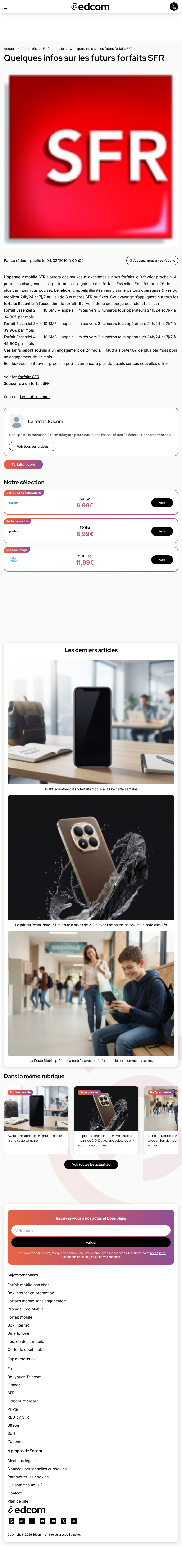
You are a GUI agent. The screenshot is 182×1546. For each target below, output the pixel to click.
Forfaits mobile (23, 464)
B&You (13, 1425)
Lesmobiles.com (35, 396)
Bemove (74, 1534)
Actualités (29, 49)
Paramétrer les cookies (28, 1476)
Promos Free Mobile (26, 1309)
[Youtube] (42, 1521)
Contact (15, 1493)
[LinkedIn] (22, 1521)
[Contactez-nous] (174, 6)
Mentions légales (22, 1460)
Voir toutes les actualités (91, 1164)
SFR (41, 277)
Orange (14, 1384)
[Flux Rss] (74, 1521)
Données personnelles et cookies (37, 1468)
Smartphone (18, 1333)
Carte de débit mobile (27, 1349)
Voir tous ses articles (33, 446)
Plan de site (18, 1501)
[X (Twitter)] (63, 1521)
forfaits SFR (28, 376)
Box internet (18, 1325)
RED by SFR (18, 1417)
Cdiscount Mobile (23, 1401)
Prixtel (13, 1409)
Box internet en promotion (31, 1292)
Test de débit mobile (26, 1341)
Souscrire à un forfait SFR (27, 383)
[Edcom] (90, 6)
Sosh (12, 1433)
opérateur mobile (22, 277)
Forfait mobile (53, 49)
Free (11, 1368)
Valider (91, 1242)
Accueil (9, 49)
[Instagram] (53, 1521)
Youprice (15, 1441)
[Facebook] (32, 1521)
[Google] (11, 1521)
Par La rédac (15, 260)
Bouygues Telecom (24, 1376)
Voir (162, 503)
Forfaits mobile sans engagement (37, 1301)
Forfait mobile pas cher (28, 1284)
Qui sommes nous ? (25, 1485)
